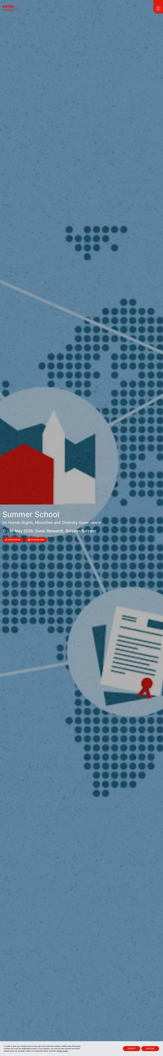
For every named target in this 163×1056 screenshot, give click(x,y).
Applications (14, 540)
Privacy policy (62, 1051)
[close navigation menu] (159, 76)
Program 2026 (37, 540)
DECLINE (150, 1048)
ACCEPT (132, 1048)
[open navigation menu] (158, 8)
